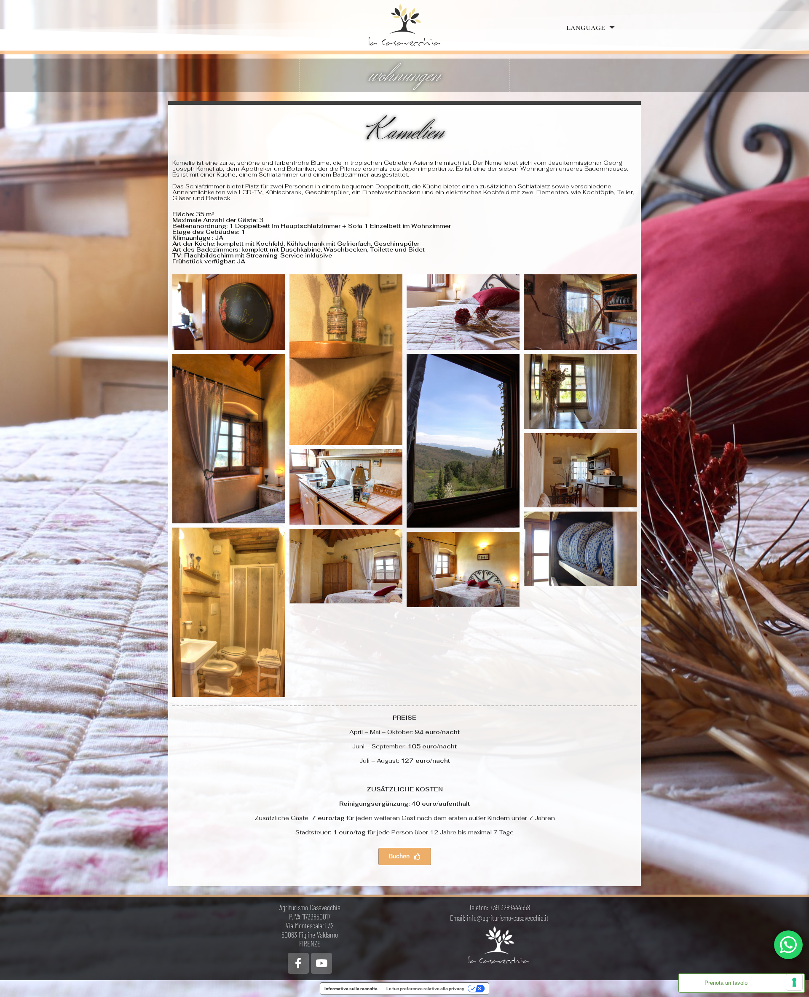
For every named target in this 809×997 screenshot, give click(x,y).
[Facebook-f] (298, 963)
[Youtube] (321, 963)
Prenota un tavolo (726, 983)
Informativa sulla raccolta (351, 988)
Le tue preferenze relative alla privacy (425, 988)
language (585, 27)
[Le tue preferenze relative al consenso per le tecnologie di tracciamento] (794, 982)
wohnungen (404, 75)
